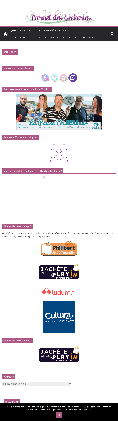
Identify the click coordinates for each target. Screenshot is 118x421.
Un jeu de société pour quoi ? (27, 37)
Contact (73, 37)
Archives (88, 37)
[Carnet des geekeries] (59, 9)
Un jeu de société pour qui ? (51, 30)
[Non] (114, 412)
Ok (59, 415)
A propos (56, 37)
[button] (29, 30)
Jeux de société (20, 30)
